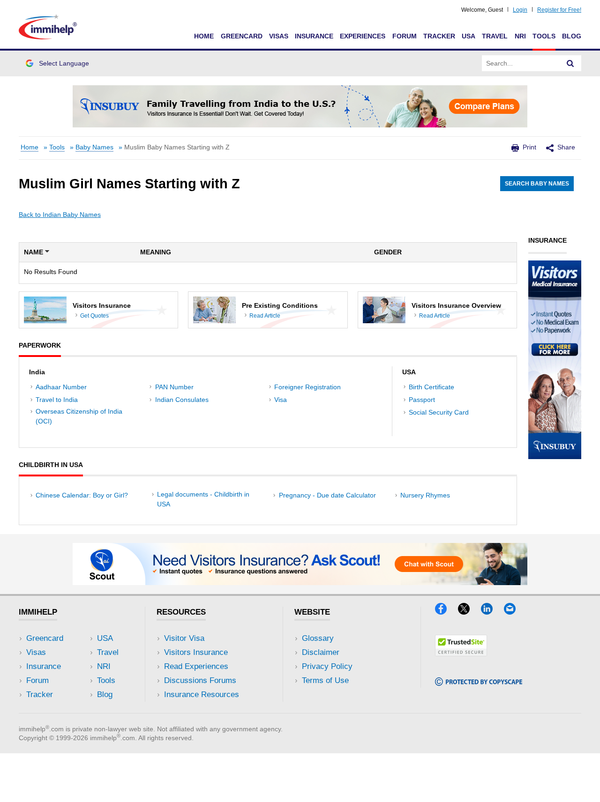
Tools (543, 36)
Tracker (439, 36)
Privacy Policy (327, 666)
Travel (495, 36)
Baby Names (94, 147)
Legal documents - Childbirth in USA (203, 499)
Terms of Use (325, 680)
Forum (404, 36)
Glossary (318, 638)
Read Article (264, 315)
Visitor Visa (184, 638)
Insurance (314, 36)
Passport (422, 399)
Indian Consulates (182, 399)
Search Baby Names (537, 183)
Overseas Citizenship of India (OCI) (79, 416)
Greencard (241, 36)
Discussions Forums (200, 680)
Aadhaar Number (61, 387)
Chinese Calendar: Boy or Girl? (82, 495)
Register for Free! (559, 10)
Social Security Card (439, 412)
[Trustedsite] (461, 653)
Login (520, 10)
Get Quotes (94, 315)
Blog (571, 36)
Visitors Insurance (196, 652)
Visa (280, 399)
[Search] (570, 63)
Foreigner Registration (307, 387)
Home (204, 36)
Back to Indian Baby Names (60, 214)
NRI (520, 36)
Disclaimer (320, 652)
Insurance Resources (201, 694)
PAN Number (174, 387)
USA (468, 36)
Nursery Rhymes (425, 495)
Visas (278, 36)
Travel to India (57, 399)
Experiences (362, 36)
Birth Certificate (431, 387)
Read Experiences (196, 666)
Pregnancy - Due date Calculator (327, 495)
